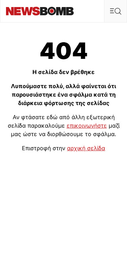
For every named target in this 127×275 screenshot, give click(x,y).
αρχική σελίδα (86, 148)
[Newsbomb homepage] (39, 11)
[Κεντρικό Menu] (115, 11)
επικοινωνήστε (87, 125)
